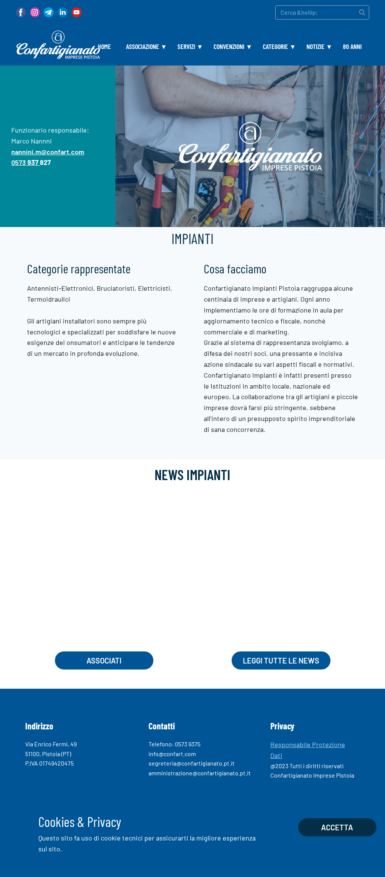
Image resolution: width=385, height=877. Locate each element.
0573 (24, 163)
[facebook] (21, 12)
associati (103, 660)
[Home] (58, 44)
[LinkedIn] (63, 12)
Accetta (337, 827)
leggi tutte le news (281, 660)
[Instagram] (35, 12)
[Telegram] (49, 12)
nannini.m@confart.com (47, 152)
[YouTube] (76, 12)
